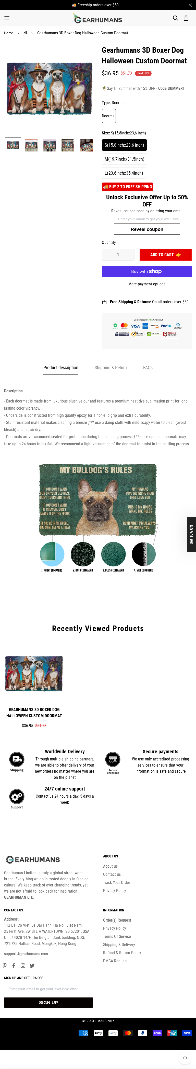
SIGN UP (48, 1002)
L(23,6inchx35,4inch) (124, 173)
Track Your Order (116, 882)
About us (110, 866)
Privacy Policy (114, 890)
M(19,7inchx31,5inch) (124, 159)
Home (8, 33)
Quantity (109, 242)
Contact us (112, 874)
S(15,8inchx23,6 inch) (124, 145)
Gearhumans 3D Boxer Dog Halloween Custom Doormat (34, 712)
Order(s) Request (117, 920)
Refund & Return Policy (122, 952)
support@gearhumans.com (26, 953)
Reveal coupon (147, 229)
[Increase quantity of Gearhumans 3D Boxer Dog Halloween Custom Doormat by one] (128, 255)
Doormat (109, 116)
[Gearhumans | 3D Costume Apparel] (98, 18)
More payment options (146, 284)
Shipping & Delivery (119, 944)
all (25, 33)
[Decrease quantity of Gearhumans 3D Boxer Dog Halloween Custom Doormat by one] (107, 255)
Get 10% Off (191, 534)
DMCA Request (115, 961)
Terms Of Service (117, 936)
